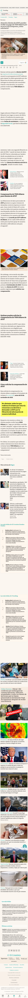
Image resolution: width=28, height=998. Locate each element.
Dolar (8, 996)
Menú (3, 996)
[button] (25, 846)
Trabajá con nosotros (14, 970)
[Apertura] (4, 959)
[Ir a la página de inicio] (14, 955)
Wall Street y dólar (14, 7)
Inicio (14, 996)
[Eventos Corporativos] (12, 959)
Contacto (6, 964)
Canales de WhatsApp (13, 964)
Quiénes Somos (8, 967)
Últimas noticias (4, 7)
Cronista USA (4, 17)
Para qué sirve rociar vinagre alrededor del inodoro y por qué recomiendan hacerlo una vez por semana (15, 638)
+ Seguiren (23, 63)
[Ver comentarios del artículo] (16, 67)
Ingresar (25, 996)
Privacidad (14, 980)
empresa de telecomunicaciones (12, 74)
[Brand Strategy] (18, 959)
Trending (10, 17)
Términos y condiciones (14, 977)
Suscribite (22, 964)
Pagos (15, 17)
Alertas (19, 996)
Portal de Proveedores (18, 967)
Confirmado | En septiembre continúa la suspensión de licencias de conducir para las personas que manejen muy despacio (15, 532)
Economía (22, 7)
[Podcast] (24, 959)
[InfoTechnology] (14, 962)
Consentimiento (14, 982)
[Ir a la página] (2, 10)
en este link (10, 395)
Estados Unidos (9, 459)
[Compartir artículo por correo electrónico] (13, 67)
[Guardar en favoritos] (2, 62)
